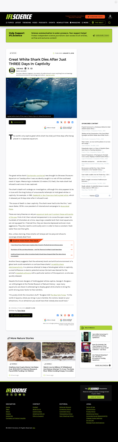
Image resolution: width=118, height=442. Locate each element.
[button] (109, 22)
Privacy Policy (90, 411)
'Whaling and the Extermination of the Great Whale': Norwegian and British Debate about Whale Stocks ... (96, 134)
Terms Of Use (90, 407)
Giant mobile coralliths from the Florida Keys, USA (95, 174)
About (8, 411)
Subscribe (9, 416)
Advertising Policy (92, 414)
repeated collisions (23, 273)
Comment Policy (64, 411)
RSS (34, 428)
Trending (26, 23)
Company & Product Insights (16, 418)
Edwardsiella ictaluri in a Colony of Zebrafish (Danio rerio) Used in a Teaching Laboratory (95, 149)
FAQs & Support (38, 416)
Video (34, 23)
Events (52, 23)
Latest (18, 23)
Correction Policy (65, 409)
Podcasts (43, 23)
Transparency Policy (65, 414)
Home (8, 407)
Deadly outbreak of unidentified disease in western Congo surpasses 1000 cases (95, 187)
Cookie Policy (90, 409)
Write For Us (37, 409)
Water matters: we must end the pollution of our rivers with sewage (96, 142)
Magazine (76, 23)
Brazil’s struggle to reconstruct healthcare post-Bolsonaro (94, 180)
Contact (35, 407)
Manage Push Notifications (95, 423)
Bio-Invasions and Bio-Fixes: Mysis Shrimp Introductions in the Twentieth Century (93, 168)
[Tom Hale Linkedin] (26, 68)
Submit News (37, 411)
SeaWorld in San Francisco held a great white (50, 195)
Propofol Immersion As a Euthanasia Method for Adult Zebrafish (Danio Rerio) (96, 127)
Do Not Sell (90, 420)
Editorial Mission (65, 407)
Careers (8, 414)
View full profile (50, 75)
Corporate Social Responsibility (96, 416)
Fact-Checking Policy (66, 416)
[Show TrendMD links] (109, 195)
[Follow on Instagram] (15, 394)
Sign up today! (96, 397)
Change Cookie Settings (94, 418)
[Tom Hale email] (32, 68)
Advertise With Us (39, 414)
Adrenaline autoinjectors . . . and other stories (94, 161)
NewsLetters (62, 23)
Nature (14, 53)
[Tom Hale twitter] (29, 68)
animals (14, 364)
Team (7, 409)
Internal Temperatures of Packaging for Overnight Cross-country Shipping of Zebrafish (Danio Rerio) (95, 155)
